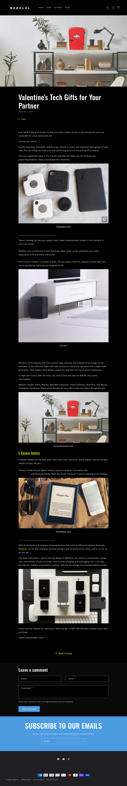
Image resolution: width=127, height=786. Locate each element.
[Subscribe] (83, 741)
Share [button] (23, 119)
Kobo (90, 470)
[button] (107, 7)
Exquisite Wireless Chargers (36, 538)
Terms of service (52, 779)
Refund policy (26, 779)
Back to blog (65, 653)
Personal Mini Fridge (31, 356)
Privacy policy (39, 779)
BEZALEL (22, 549)
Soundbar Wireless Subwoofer (37, 233)
